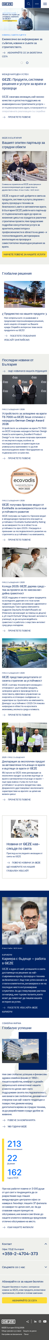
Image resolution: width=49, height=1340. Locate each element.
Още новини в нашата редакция (27, 371)
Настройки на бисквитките (12, 1334)
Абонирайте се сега (24, 1300)
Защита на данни (29, 1331)
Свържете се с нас (13, 1267)
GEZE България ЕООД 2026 (13, 1328)
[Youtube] (44, 1321)
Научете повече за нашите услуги (24, 254)
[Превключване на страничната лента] (37, 4)
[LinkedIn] (35, 1321)
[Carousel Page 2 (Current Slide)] (27, 62)
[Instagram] (40, 1321)
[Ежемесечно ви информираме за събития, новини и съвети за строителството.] (24, 34)
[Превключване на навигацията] (45, 4)
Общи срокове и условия (11, 1331)
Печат (26, 1334)
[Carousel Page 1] (21, 62)
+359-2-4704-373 (20, 1253)
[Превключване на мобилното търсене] (28, 4)
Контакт (7, 1243)
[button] (27, 1321)
